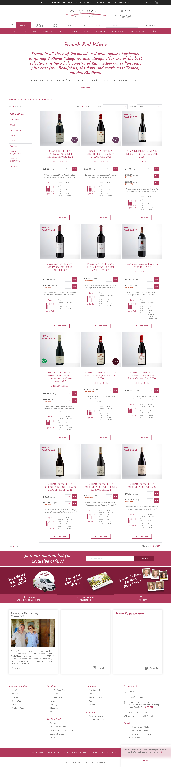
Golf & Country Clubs (58, 738)
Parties (53, 701)
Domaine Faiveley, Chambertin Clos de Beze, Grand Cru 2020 (142, 375)
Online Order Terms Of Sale (138, 727)
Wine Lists (153, 25)
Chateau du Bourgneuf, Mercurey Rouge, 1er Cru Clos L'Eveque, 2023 (60, 486)
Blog (90, 701)
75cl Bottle (90, 279)
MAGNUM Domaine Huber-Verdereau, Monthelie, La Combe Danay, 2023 (60, 377)
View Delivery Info (75, 2)
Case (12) (132, 183)
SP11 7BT (149, 707)
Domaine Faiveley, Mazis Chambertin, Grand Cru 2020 (101, 375)
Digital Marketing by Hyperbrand (95, 762)
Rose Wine (16, 697)
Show (99, 107)
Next (20, 107)
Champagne (47, 31)
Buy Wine (23, 25)
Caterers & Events (57, 734)
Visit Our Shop (56, 694)
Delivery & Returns (96, 716)
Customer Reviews (96, 697)
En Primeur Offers (57, 697)
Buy (74, 169)
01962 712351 (125, 17)
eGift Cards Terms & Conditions (139, 734)
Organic (74, 31)
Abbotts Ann (109, 2)
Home (12, 25)
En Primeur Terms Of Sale (137, 731)
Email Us (128, 10)
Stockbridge (121, 2)
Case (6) (131, 176)
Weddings (54, 705)
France (47, 99)
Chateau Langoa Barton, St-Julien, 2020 (141, 266)
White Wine (16, 694)
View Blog (16, 668)
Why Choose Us (95, 690)
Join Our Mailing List (97, 720)
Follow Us (101, 668)
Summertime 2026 (137, 31)
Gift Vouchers (17, 705)
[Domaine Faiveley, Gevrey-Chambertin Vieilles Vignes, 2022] (59, 128)
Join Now (144, 558)
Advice (52, 712)
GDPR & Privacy (133, 738)
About (70, 25)
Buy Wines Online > (22, 99)
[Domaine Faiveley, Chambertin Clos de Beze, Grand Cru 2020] (141, 350)
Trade (83, 25)
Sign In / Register (145, 2)
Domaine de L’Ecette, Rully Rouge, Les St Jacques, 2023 (60, 267)
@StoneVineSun (136, 613)
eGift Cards (155, 31)
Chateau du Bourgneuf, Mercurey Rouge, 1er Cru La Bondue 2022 (101, 486)
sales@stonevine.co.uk (138, 697)
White (24, 31)
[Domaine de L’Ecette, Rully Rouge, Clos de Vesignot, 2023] (100, 241)
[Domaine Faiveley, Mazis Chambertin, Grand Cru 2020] (100, 350)
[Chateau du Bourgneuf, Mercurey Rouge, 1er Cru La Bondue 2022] (100, 461)
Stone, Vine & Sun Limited (85, 14)
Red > (38, 99)
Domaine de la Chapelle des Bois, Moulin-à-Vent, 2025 (142, 153)
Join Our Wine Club (39, 25)
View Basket (158, 2)
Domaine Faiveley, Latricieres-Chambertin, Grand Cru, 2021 (101, 153)
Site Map (95, 752)
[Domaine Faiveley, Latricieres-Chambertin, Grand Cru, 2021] (100, 128)
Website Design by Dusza (74, 762)
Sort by (133, 107)
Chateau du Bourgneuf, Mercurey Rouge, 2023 (142, 485)
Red (13, 31)
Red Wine (15, 690)
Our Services (55, 25)
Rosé (34, 31)
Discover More (60, 217)
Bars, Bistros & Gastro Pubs (61, 730)
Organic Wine (17, 701)
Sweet (86, 31)
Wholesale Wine (18, 708)
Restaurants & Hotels (58, 727)
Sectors (53, 723)
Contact (97, 25)
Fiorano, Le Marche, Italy (25, 613)
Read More (85, 88)
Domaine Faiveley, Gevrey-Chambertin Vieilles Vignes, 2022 (60, 153)
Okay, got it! (145, 760)
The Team (93, 694)
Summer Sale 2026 (118, 31)
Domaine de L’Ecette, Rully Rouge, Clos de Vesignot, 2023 (101, 267)
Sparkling (62, 31)
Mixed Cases (100, 31)
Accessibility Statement (109, 752)
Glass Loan (54, 708)
